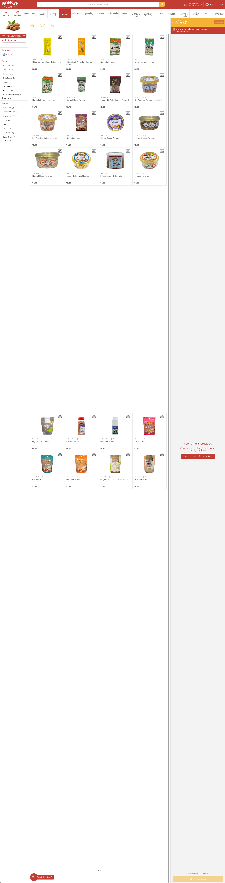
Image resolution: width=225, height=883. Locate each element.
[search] (162, 4)
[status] (183, 21)
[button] (193, 4)
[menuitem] (6, 13)
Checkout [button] (219, 22)
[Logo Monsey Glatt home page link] (10, 4)
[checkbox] (14, 55)
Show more (6, 98)
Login (221, 4)
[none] (47, 53)
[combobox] (101, 4)
